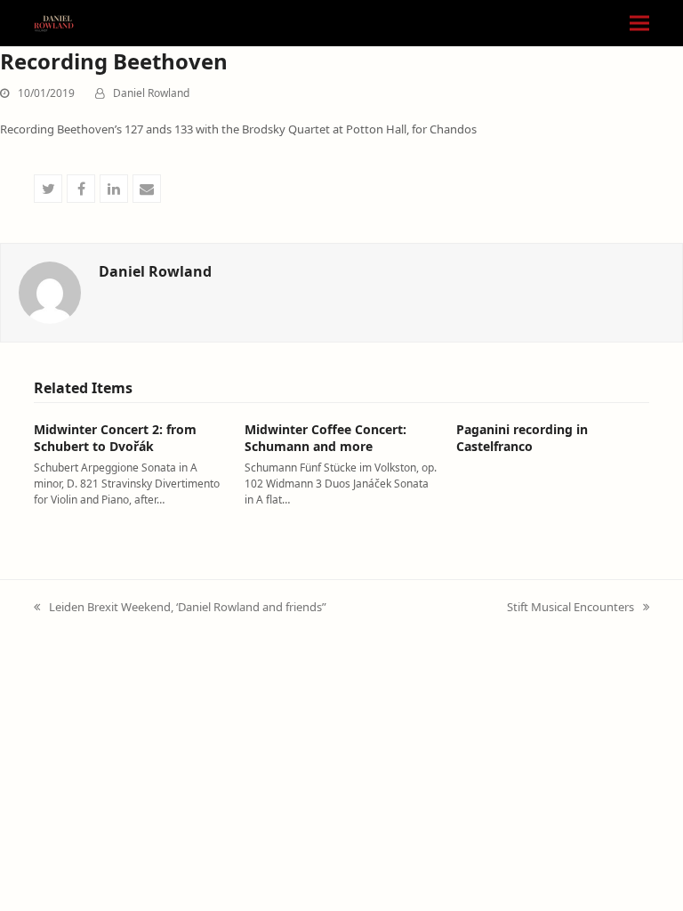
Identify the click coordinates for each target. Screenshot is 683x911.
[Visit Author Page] (50, 292)
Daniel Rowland (151, 93)
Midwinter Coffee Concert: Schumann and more (325, 438)
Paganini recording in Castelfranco (522, 438)
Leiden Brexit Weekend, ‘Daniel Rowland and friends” (180, 608)
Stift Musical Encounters (570, 608)
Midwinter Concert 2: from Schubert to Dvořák (115, 438)
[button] (639, 23)
